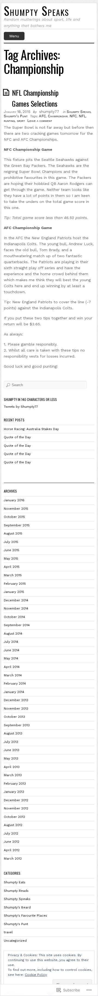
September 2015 (17, 525)
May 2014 (11, 658)
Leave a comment (39, 121)
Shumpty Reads (16, 891)
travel (8, 932)
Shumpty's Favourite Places (25, 915)
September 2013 (17, 725)
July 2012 (11, 833)
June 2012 (11, 842)
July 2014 (11, 642)
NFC (73, 116)
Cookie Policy (36, 975)
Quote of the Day (18, 437)
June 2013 (11, 750)
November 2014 (16, 608)
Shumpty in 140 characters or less (30, 399)
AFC (42, 116)
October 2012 (14, 817)
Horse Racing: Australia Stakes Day (32, 429)
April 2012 (12, 850)
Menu (14, 36)
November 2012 (16, 808)
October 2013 (14, 717)
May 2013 (11, 758)
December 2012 (16, 800)
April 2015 (12, 567)
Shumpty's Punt (15, 116)
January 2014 (14, 692)
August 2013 (13, 733)
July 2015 (11, 542)
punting (9, 121)
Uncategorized (15, 941)
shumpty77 (49, 112)
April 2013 (12, 767)
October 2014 (14, 617)
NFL (82, 116)
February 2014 (15, 683)
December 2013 (16, 700)
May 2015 (11, 558)
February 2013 (15, 783)
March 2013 (13, 775)
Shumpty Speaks (36, 10)
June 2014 (11, 650)
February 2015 (15, 584)
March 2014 (13, 675)
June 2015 (11, 550)
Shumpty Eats (14, 882)
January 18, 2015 (17, 112)
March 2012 (13, 858)
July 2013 (11, 742)
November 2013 (16, 708)
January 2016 (14, 500)
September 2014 (17, 625)
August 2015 (13, 533)
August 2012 (13, 825)
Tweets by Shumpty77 (21, 407)
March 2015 (13, 575)
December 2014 (16, 600)
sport (21, 121)
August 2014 (13, 633)
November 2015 (16, 509)
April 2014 (12, 667)
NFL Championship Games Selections (35, 98)
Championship (58, 116)
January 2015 (14, 592)
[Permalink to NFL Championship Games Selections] (7, 92)
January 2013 (14, 792)
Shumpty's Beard (17, 907)
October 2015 (14, 517)
